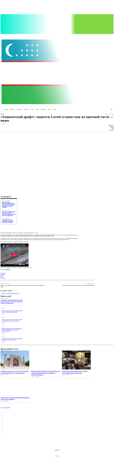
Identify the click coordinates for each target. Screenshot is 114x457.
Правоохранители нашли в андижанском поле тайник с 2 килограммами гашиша (12, 311)
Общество (2, 113)
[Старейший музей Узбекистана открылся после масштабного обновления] (76, 360)
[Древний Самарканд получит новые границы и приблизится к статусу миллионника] (15, 360)
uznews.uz (7, 269)
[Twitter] (95, 35)
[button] (111, 109)
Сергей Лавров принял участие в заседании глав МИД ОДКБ (78, 285)
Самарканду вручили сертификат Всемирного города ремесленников (7, 221)
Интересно (2, 298)
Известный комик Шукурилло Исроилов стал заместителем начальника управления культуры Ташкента (8, 205)
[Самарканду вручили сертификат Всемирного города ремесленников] (15, 386)
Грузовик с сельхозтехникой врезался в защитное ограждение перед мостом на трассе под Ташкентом (12, 301)
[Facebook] (89, 35)
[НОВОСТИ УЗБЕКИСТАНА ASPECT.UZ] (57, 72)
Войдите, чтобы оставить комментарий (10, 293)
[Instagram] (92, 35)
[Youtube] (98, 35)
